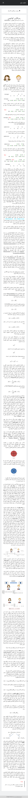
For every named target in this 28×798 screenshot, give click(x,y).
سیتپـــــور (23, 3)
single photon (7, 652)
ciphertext (21, 124)
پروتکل (13, 648)
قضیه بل (12, 766)
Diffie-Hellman (9, 219)
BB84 (9, 435)
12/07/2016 (7, 20)
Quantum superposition (10, 244)
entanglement (11, 258)
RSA (15, 219)
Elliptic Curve (20, 219)
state (13, 233)
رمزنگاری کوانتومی (14, 18)
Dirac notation (10, 294)
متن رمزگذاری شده (12, 122)
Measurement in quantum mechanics (14, 252)
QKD (11, 436)
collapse (22, 251)
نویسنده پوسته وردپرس (18, 796)
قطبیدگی (23, 278)
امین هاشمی (13, 20)
